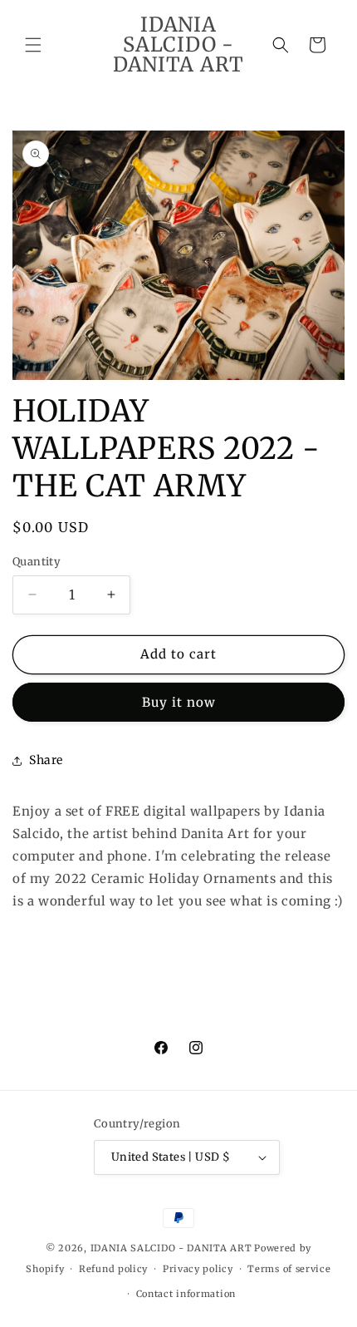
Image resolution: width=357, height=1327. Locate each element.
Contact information (186, 1294)
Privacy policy (198, 1269)
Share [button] (46, 759)
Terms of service (288, 1269)
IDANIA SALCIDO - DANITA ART (171, 1248)
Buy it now (179, 702)
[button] (33, 45)
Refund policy (113, 1269)
